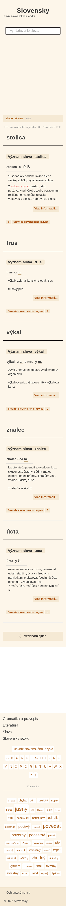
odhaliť (53, 818)
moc (10, 817)
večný (24, 858)
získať (24, 874)
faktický (43, 800)
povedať (52, 826)
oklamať (10, 826)
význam (15, 866)
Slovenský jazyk (16, 738)
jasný (21, 809)
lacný (58, 810)
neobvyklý (23, 817)
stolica (15, 137)
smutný (9, 850)
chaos (11, 800)
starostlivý (34, 850)
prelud (51, 835)
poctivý (24, 826)
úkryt (34, 873)
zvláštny (13, 873)
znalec (15, 429)
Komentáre (33, 786)
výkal (13, 332)
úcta (12, 531)
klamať (40, 810)
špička (56, 873)
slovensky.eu (14, 118)
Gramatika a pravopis (20, 719)
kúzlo (49, 810)
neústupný (38, 817)
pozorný (19, 835)
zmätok (27, 866)
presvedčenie (12, 843)
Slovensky (33, 10)
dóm (32, 800)
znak (39, 866)
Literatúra (10, 725)
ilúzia (9, 809)
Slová (7, 732)
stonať (47, 850)
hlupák (54, 800)
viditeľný (54, 858)
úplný (44, 873)
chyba (23, 800)
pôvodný (38, 843)
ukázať (11, 858)
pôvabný (26, 843)
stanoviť (20, 850)
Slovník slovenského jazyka (30, 221)
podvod (36, 827)
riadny (49, 843)
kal (32, 810)
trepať (57, 850)
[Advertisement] (33, 76)
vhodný (38, 857)
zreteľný (51, 866)
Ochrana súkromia (18, 892)
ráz (57, 843)
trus (12, 243)
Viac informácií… (46, 208)
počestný (37, 835)
